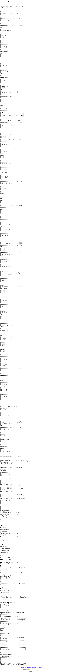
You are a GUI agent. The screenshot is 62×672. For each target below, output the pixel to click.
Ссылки (35, 667)
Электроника (28, 667)
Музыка (30, 667)
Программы (25, 667)
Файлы (39, 667)
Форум (41, 667)
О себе (37, 667)
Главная (21, 667)
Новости (23, 667)
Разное (34, 667)
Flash (32, 667)
